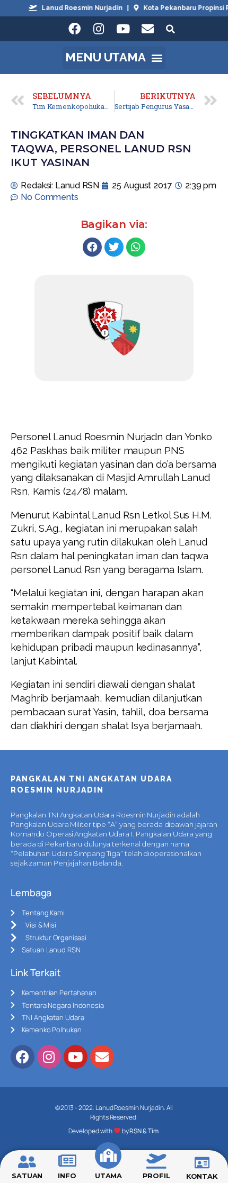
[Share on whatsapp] (135, 247)
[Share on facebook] (92, 247)
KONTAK (202, 1176)
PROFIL (156, 1175)
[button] (114, 58)
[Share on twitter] (114, 247)
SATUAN (27, 1175)
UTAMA (108, 1175)
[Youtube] (123, 29)
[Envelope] (147, 29)
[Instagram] (98, 29)
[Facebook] (74, 29)
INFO (67, 1175)
